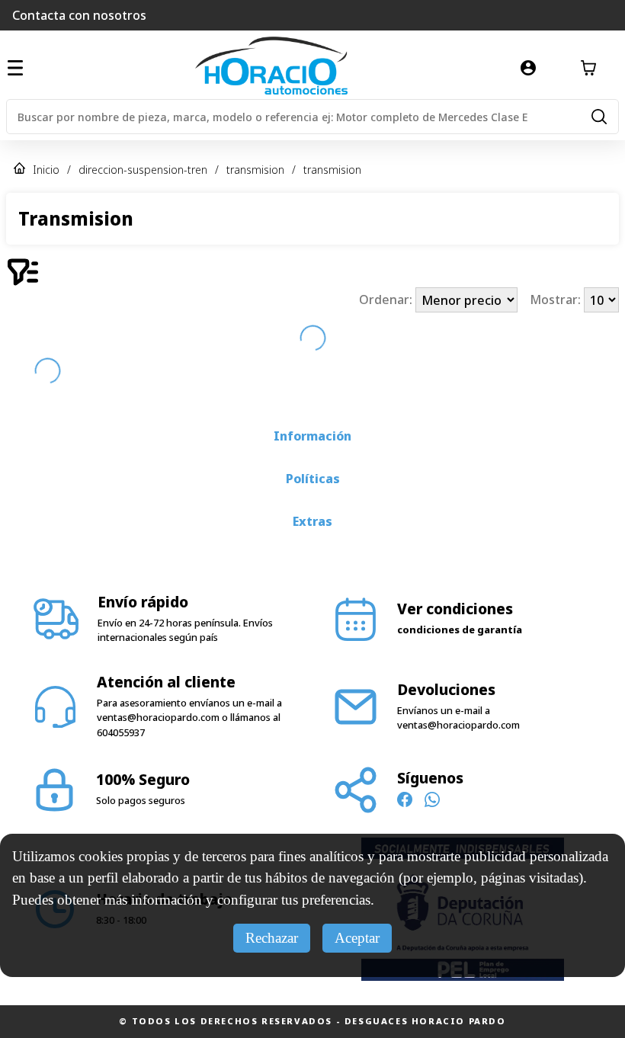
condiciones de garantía (459, 629)
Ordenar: (387, 300)
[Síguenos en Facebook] (404, 802)
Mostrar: (557, 300)
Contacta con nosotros (79, 15)
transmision (255, 169)
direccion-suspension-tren (143, 169)
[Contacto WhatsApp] (432, 802)
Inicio (46, 169)
